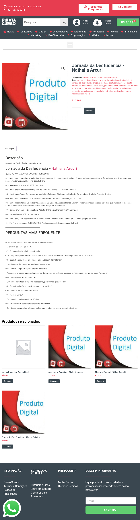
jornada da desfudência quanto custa (115, 83)
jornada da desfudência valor (117, 85)
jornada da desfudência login (120, 80)
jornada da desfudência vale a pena (87, 85)
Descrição (9, 149)
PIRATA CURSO (9, 21)
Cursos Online (96, 77)
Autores (85, 77)
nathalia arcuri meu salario (92, 91)
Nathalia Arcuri (110, 77)
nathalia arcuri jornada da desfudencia (101, 88)
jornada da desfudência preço (85, 83)
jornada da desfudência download (91, 80)
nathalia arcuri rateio (81, 94)
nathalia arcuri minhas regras (118, 91)
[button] (94, 8)
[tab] (10, 148)
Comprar (89, 111)
